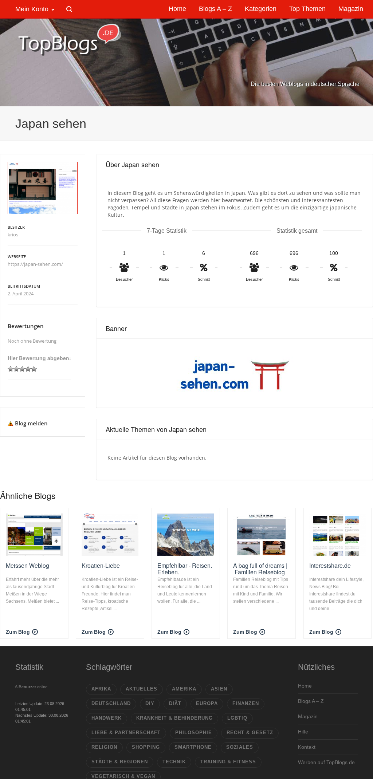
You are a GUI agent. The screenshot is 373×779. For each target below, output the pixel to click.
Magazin (308, 716)
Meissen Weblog (27, 565)
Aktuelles (141, 689)
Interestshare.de (330, 565)
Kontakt (306, 747)
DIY (149, 703)
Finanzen (245, 703)
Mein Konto (31, 9)
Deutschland (111, 703)
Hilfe (303, 732)
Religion (104, 747)
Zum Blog (18, 632)
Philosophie (193, 732)
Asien (219, 689)
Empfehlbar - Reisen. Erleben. (184, 568)
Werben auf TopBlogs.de (326, 762)
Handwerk (106, 718)
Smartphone (193, 747)
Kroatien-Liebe (101, 565)
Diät (175, 703)
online (31, 687)
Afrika (101, 689)
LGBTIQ (237, 718)
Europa (207, 703)
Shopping (146, 747)
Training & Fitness (228, 761)
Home (305, 686)
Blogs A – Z (311, 701)
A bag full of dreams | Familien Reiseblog (260, 568)
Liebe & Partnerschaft (126, 732)
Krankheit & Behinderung (174, 718)
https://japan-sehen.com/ (35, 264)
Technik (174, 761)
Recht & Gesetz (250, 732)
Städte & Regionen (119, 761)
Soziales (239, 747)
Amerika (184, 689)
